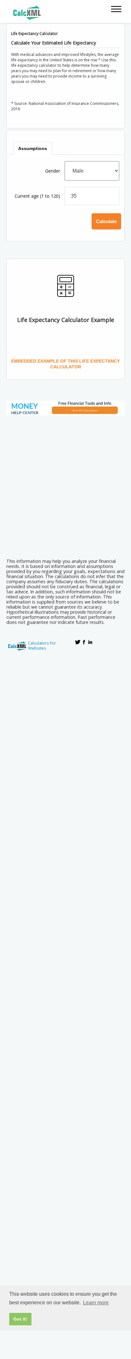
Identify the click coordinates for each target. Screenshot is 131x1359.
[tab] (32, 148)
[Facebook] (84, 642)
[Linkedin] (90, 642)
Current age (37, 196)
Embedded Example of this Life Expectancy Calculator (65, 364)
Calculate (106, 221)
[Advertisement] (65, 484)
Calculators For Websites (42, 645)
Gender (52, 171)
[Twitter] (77, 642)
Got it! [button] (20, 1318)
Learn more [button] (96, 1302)
